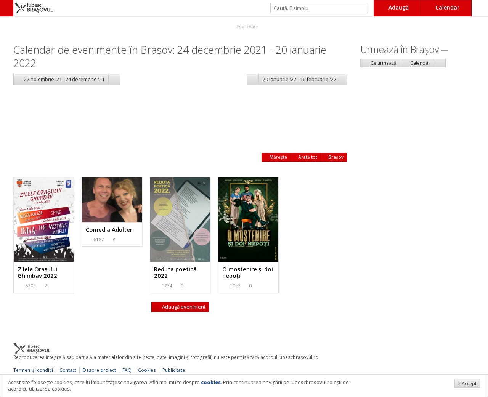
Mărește (277, 157)
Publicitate (246, 26)
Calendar (419, 63)
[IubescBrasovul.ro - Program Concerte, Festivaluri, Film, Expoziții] (6, 8)
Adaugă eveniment (183, 306)
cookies (211, 382)
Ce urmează (382, 63)
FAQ (127, 370)
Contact (67, 370)
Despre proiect (99, 370)
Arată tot (307, 157)
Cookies (147, 370)
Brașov (335, 157)
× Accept (467, 383)
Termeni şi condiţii (33, 370)
